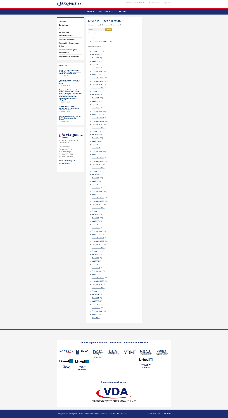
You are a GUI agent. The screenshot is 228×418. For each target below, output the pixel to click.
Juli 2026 (95, 54)
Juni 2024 (95, 138)
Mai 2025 (95, 101)
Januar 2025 (96, 114)
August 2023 (96, 171)
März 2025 (96, 108)
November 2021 (98, 241)
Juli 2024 (95, 134)
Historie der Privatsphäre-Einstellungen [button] (68, 51)
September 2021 (98, 248)
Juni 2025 (95, 98)
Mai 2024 (95, 141)
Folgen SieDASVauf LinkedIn (82, 368)
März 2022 (96, 228)
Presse (61, 29)
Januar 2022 (96, 234)
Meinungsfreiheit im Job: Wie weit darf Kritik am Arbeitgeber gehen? (70, 118)
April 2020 (96, 304)
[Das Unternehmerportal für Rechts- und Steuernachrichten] (69, 4)
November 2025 (98, 81)
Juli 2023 (95, 174)
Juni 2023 (95, 178)
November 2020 (98, 281)
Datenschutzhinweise (154, 3)
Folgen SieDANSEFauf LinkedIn (66, 367)
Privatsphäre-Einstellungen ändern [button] (69, 44)
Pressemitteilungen (99, 41)
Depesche (96, 38)
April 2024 (96, 144)
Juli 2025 (95, 94)
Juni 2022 (95, 218)
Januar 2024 (96, 154)
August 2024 (96, 131)
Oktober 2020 (97, 284)
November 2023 (98, 161)
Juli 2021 (95, 254)
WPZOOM (167, 414)
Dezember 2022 (98, 198)
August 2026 (96, 51)
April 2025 (96, 104)
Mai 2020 (95, 301)
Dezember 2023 (98, 158)
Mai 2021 (95, 261)
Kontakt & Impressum (67, 39)
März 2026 (96, 68)
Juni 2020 (95, 298)
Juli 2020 (95, 294)
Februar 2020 (97, 311)
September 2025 (98, 88)
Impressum (167, 3)
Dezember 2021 (98, 238)
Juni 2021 (95, 258)
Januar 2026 (96, 74)
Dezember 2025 (98, 78)
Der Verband (63, 25)
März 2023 (96, 188)
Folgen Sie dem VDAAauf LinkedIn (146, 366)
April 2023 (96, 184)
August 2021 (96, 251)
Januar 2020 (96, 314)
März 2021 (96, 268)
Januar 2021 (96, 274)
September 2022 (98, 208)
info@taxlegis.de (69, 161)
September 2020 (98, 288)
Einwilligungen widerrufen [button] (69, 56)
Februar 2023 (97, 191)
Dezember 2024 (98, 118)
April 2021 (96, 264)
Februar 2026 (97, 71)
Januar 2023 (96, 194)
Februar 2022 (97, 231)
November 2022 (98, 201)
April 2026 (96, 64)
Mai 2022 (95, 221)
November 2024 (98, 121)
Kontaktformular (140, 3)
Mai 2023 (95, 181)
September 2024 (98, 128)
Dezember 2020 (98, 278)
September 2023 (98, 168)
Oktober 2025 (97, 84)
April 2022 (96, 224)
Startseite (129, 3)
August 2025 (96, 91)
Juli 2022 (95, 214)
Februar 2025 (97, 111)
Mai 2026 (95, 61)
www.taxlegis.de (64, 163)
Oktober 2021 (97, 244)
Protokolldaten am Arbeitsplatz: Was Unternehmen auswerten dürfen (69, 81)
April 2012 (96, 318)
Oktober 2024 (97, 124)
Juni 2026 (95, 58)
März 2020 (96, 308)
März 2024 (96, 148)
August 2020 (96, 291)
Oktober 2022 (97, 204)
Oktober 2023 (97, 164)
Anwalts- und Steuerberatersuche (112, 11)
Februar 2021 (97, 271)
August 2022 (96, 211)
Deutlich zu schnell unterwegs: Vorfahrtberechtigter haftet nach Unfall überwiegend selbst (70, 72)
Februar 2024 (97, 151)
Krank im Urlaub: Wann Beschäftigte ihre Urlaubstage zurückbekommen (69, 108)
